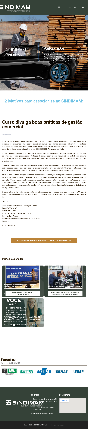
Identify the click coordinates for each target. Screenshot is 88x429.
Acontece (17, 292)
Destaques (66, 292)
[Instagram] (69, 7)
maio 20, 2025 (51, 292)
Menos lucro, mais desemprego (60, 240)
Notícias (34, 292)
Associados (24, 324)
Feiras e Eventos (26, 292)
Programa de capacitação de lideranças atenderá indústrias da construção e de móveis (20, 287)
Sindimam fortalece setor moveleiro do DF (31, 240)
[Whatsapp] (75, 7)
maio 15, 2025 (8, 324)
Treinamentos (8, 294)
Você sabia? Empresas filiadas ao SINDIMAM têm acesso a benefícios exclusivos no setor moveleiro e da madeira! (22, 319)
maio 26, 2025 (8, 292)
